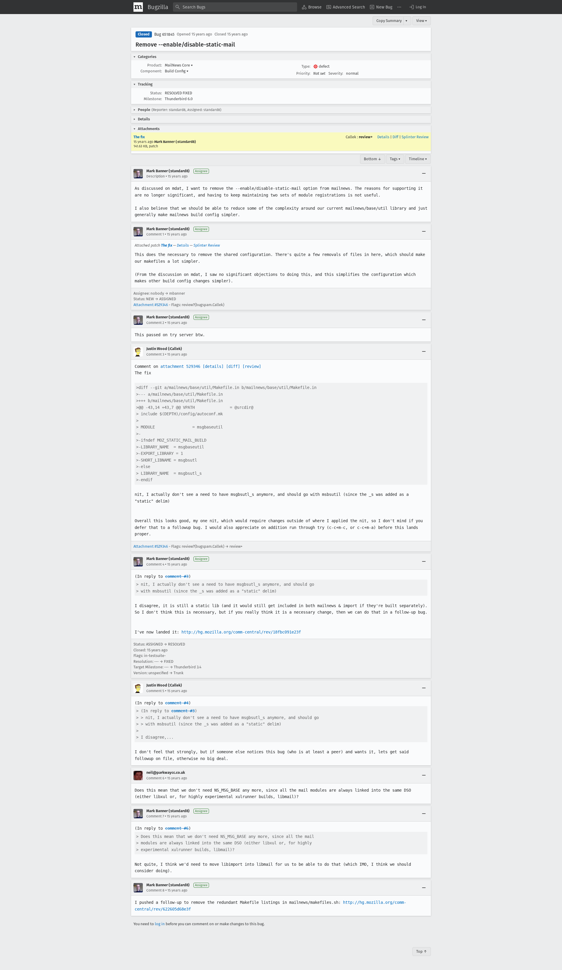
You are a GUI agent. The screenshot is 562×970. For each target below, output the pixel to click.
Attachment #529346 (150, 305)
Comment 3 (155, 354)
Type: (305, 66)
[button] (417, 7)
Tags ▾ (395, 159)
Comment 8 (155, 890)
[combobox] (235, 7)
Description (155, 176)
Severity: (335, 73)
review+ (366, 137)
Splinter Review (415, 137)
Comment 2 (155, 323)
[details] (213, 366)
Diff (395, 137)
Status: (156, 93)
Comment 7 (155, 816)
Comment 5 (155, 691)
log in (160, 924)
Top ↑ (421, 951)
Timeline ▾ (418, 159)
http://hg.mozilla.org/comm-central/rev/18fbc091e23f (241, 632)
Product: (154, 65)
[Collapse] (424, 173)
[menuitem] (311, 7)
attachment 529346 (180, 366)
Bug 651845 (164, 34)
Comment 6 (155, 778)
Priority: (303, 73)
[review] (251, 366)
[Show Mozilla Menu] (138, 7)
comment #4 (177, 703)
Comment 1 (155, 234)
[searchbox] (235, 7)
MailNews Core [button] (179, 65)
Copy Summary (389, 20)
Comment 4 (155, 564)
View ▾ (421, 20)
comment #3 (177, 576)
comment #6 (177, 828)
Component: (151, 71)
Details (383, 137)
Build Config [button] (177, 71)
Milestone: (153, 99)
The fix (139, 137)
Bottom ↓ (372, 159)
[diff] (233, 366)
